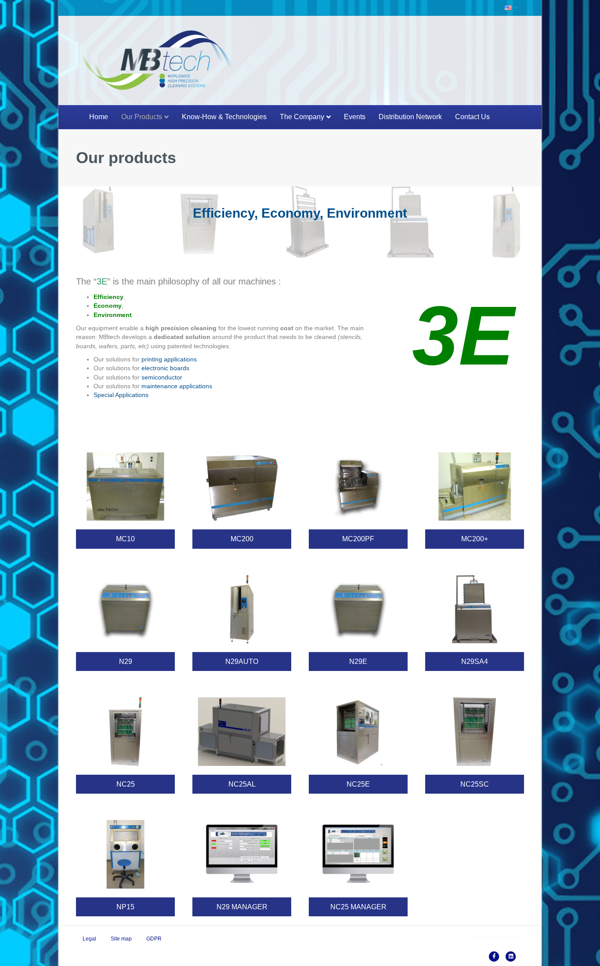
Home (98, 116)
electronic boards (165, 368)
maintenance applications (176, 386)
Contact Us (472, 116)
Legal (89, 939)
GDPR (154, 939)
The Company (302, 116)
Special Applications (121, 394)
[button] (125, 538)
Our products (141, 116)
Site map (121, 939)
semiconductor (161, 377)
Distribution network (410, 116)
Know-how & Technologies (224, 116)
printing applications (169, 359)
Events (354, 116)
